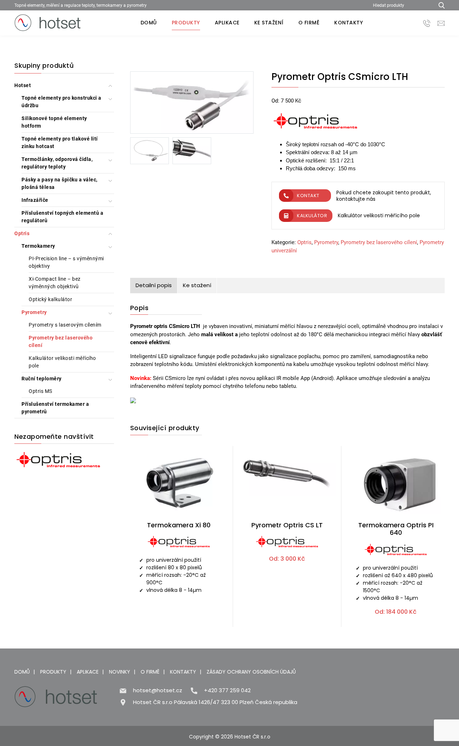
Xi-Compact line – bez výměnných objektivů (55, 282)
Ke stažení (269, 22)
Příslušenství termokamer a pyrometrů (55, 407)
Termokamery (38, 246)
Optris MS (40, 391)
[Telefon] (426, 23)
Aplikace (227, 22)
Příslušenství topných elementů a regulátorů (62, 216)
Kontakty (348, 22)
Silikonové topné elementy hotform (54, 122)
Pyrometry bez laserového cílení (61, 341)
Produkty (186, 22)
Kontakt (308, 195)
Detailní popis (154, 285)
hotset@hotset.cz (157, 690)
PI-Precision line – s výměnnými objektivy (66, 262)
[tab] (154, 285)
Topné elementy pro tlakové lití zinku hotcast (60, 142)
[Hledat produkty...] (439, 5)
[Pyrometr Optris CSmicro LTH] (192, 104)
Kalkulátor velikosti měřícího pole (62, 362)
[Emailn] (441, 23)
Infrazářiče (35, 200)
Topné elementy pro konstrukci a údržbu (61, 101)
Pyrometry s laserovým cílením (65, 325)
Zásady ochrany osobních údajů (251, 671)
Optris (21, 233)
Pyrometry (34, 312)
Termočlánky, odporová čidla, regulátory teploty (57, 163)
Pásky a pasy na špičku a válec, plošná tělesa (60, 183)
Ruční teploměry (42, 378)
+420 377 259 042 (227, 690)
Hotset (22, 85)
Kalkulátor (312, 215)
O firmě (309, 22)
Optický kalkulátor (50, 299)
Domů (149, 22)
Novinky (119, 671)
